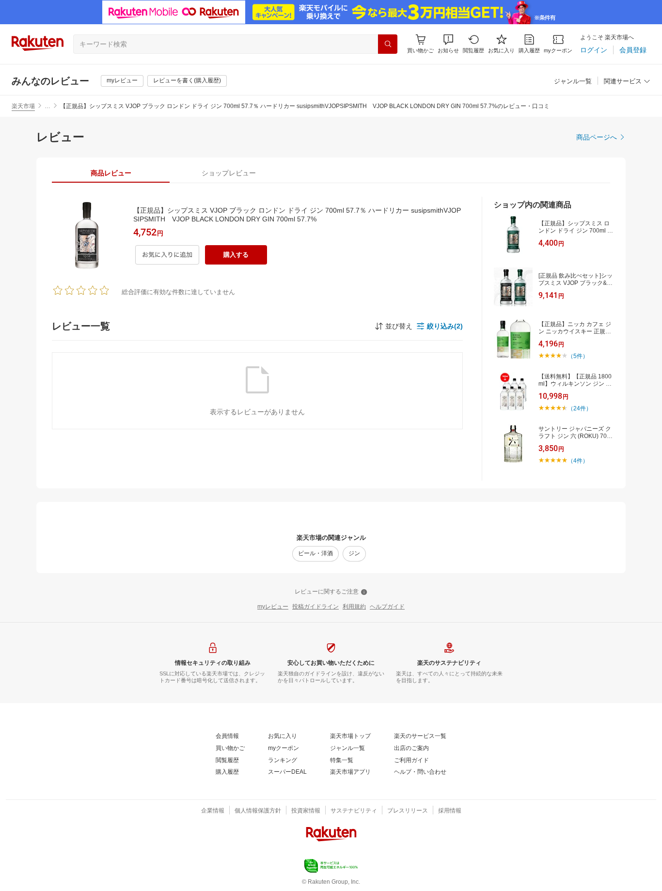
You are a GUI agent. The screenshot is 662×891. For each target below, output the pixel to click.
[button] (448, 44)
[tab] (111, 173)
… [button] (47, 106)
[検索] (387, 44)
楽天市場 (23, 106)
